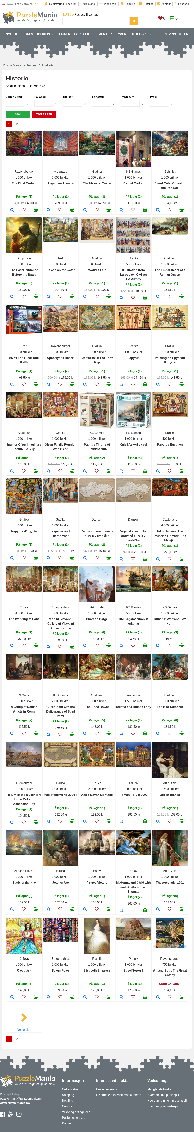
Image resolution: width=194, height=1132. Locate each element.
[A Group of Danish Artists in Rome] (12, 733)
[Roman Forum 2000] (121, 821)
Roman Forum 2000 (133, 794)
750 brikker (169, 964)
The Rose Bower (97, 707)
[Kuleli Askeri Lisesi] (121, 471)
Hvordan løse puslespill (163, 1106)
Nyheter (13, 34)
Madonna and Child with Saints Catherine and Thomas (133, 887)
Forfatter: (98, 96)
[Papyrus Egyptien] (158, 471)
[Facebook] (2, 1115)
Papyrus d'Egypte (24, 531)
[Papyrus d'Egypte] (12, 558)
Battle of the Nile (24, 882)
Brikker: (68, 96)
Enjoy (97, 870)
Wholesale (110, 3)
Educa (24, 607)
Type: (153, 96)
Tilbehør (138, 34)
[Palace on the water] (48, 296)
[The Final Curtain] (12, 210)
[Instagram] (18, 1115)
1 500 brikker (60, 264)
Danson (97, 519)
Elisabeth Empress (96, 970)
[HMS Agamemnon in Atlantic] (121, 645)
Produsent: (128, 96)
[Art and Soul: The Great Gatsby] (158, 997)
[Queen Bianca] (158, 821)
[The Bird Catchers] (158, 733)
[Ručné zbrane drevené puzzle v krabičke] (85, 558)
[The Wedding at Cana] (12, 645)
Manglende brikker (159, 1089)
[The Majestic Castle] (85, 210)
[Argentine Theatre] (48, 210)
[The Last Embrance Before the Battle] (12, 296)
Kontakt (166, 3)
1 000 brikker (24, 177)
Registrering (56, 3)
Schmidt (169, 171)
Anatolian (169, 258)
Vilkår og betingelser (76, 1112)
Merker (105, 34)
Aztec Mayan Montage (97, 794)
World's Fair (97, 270)
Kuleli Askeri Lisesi (133, 444)
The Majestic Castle (97, 183)
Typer (121, 34)
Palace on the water (61, 270)
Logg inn (71, 3)
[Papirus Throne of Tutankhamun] (85, 471)
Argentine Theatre (61, 183)
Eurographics (61, 607)
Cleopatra (24, 970)
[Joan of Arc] (48, 909)
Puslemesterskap (73, 1117)
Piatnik (97, 958)
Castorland (170, 519)
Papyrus (133, 358)
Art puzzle (60, 171)
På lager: (40, 96)
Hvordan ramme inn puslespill (167, 1100)
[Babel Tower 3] (121, 997)
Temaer (63, 34)
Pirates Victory (96, 882)
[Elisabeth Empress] (85, 997)
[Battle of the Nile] (12, 909)
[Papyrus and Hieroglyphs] (48, 558)
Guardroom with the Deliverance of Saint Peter (60, 711)
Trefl (60, 258)
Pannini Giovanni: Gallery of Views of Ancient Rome (60, 624)
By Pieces (45, 34)
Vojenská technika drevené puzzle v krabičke (133, 536)
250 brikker (24, 352)
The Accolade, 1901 (170, 882)
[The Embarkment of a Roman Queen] (158, 296)
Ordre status (88, 3)
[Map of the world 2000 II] (48, 821)
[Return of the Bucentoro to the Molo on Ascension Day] (12, 822)
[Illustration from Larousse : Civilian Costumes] (121, 298)
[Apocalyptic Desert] (48, 384)
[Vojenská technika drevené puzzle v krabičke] (121, 559)
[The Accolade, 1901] (158, 909)
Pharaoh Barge (97, 619)
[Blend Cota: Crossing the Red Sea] (158, 210)
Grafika (97, 171)
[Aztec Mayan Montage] (85, 821)
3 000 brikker (60, 177)
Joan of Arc (60, 882)
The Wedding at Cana (24, 619)
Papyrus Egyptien (170, 444)
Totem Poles (61, 970)
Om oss (67, 1106)
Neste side (24, 1029)
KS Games (133, 171)
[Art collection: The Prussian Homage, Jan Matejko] (158, 559)
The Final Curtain (24, 183)
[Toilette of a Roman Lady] (121, 733)
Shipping (130, 3)
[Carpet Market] (121, 210)
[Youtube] (10, 1115)
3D (152, 34)
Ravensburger (24, 171)
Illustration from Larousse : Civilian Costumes (133, 274)
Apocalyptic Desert (60, 358)
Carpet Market (133, 183)
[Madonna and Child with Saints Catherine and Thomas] (121, 910)
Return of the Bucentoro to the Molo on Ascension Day (24, 799)
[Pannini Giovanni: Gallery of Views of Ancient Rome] (48, 647)
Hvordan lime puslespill (163, 1095)
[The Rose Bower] (85, 733)
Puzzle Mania (12, 65)
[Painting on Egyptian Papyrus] (158, 384)
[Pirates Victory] (85, 909)
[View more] (24, 155)
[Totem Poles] (48, 997)
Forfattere (84, 34)
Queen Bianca (170, 794)
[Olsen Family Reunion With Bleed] (48, 471)
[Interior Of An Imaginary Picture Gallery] (12, 471)
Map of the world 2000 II (60, 794)
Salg (29, 34)
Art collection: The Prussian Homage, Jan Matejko (170, 536)
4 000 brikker (170, 525)
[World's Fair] (85, 296)
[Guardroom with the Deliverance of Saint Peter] (48, 734)
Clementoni (24, 783)
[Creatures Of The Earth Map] (85, 384)
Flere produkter (173, 34)
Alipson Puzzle (24, 870)
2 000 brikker (60, 701)
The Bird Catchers (170, 707)
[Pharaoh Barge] (85, 645)
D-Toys (24, 958)
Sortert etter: (14, 96)
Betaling (148, 3)
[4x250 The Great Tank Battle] (12, 384)
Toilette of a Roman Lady (133, 707)
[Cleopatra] (12, 997)
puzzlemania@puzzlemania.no (21, 1098)
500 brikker (96, 264)
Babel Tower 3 (133, 970)
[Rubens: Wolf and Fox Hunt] (158, 645)
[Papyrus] (121, 384)
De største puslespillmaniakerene (118, 1095)
